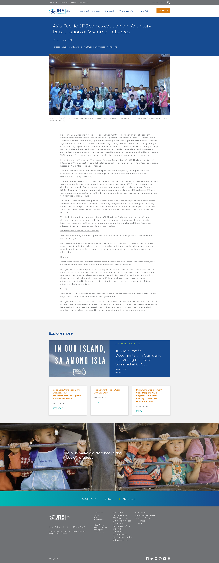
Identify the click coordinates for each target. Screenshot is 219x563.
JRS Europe (118, 524)
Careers (138, 524)
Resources (84, 2)
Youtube (168, 558)
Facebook (147, 558)
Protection (102, 47)
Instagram (160, 558)
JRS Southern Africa (122, 537)
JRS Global (118, 513)
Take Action (145, 11)
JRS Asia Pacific (78, 47)
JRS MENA (118, 532)
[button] (168, 2)
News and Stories (68, 2)
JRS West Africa (120, 540)
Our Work (109, 11)
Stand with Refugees (90, 11)
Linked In (164, 558)
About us (54, 2)
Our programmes (100, 527)
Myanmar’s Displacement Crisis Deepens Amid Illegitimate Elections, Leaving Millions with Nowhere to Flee (149, 396)
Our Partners (99, 532)
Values (96, 515)
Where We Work (127, 11)
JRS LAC (117, 529)
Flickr (156, 558)
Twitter (151, 558)
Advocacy (66, 47)
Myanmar (92, 47)
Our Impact (98, 530)
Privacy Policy (54, 559)
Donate (163, 10)
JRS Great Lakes (120, 518)
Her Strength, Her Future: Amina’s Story (107, 391)
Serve (109, 499)
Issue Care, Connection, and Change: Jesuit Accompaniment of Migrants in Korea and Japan (67, 394)
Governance (99, 519)
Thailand (113, 47)
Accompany (88, 499)
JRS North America (122, 521)
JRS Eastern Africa (121, 526)
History (96, 517)
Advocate (129, 499)
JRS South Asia (120, 534)
